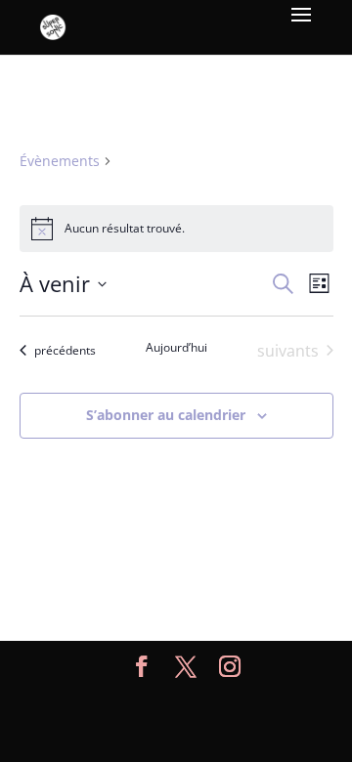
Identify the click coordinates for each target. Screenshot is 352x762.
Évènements (60, 160)
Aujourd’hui (176, 348)
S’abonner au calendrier (165, 414)
